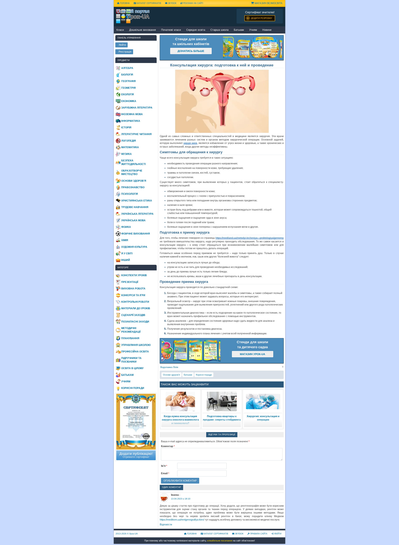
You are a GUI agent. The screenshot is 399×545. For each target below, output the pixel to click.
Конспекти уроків (134, 275)
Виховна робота (133, 288)
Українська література (137, 214)
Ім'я (164, 466)
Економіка (128, 101)
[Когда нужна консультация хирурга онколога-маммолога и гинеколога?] (180, 401)
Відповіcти (166, 524)
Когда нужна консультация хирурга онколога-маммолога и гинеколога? (180, 420)
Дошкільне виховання (142, 30)
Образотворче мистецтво (131, 172)
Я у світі (126, 253)
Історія (126, 127)
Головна (124, 3)
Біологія (127, 74)
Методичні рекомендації (130, 330)
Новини (267, 30)
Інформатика (130, 121)
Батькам (239, 30)
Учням (253, 30)
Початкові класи (171, 30)
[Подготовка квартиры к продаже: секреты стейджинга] (222, 401)
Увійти (277, 534)
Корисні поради (204, 374)
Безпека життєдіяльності (133, 162)
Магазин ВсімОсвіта (268, 3)
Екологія (127, 94)
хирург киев (190, 143)
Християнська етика (136, 200)
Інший (125, 260)
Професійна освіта (135, 351)
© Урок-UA (127, 533)
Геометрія (128, 88)
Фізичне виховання (135, 233)
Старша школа (219, 30)
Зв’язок (171, 3)
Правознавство (132, 187)
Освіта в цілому (132, 368)
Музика (126, 154)
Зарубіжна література (136, 107)
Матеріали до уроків (135, 308)
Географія (128, 81)
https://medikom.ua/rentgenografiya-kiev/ (182, 519)
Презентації (129, 282)
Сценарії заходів (133, 315)
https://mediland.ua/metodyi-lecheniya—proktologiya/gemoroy (250, 238)
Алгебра (127, 68)
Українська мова (133, 220)
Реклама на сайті (193, 3)
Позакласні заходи (135, 321)
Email (165, 473)
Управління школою (136, 345)
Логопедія (128, 140)
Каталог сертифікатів (148, 3)
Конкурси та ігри (133, 295)
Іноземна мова (132, 114)
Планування (130, 338)
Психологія (129, 194)
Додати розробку (261, 18)
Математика (130, 147)
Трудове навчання (134, 207)
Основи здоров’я (171, 374)
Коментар (168, 446)
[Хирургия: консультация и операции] (263, 401)
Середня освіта (195, 30)
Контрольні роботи (135, 301)
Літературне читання (136, 134)
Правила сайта (258, 534)
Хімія (124, 240)
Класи (120, 30)
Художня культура (134, 247)
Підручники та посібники (131, 360)
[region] (252, 48)
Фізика (126, 227)
